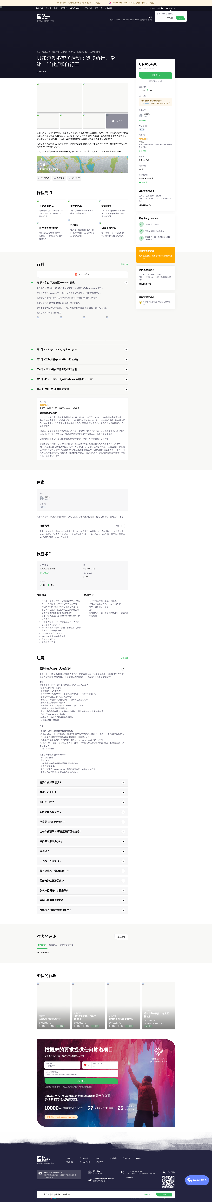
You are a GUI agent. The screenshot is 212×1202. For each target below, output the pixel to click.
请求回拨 (129, 1178)
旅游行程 (39, 8)
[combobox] (86, 1065)
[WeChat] (164, 1172)
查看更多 (97, 3)
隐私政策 (88, 1087)
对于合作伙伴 (85, 1162)
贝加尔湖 (42, 71)
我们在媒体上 (75, 8)
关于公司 (126, 1158)
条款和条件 (77, 1087)
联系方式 (98, 8)
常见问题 (108, 8)
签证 (56, 8)
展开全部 (124, 264)
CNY (171, 8)
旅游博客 (113, 1158)
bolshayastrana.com (66, 1117)
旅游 (68, 1158)
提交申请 (146, 103)
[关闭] (126, 283)
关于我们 (63, 8)
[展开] (126, 350)
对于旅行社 (88, 8)
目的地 (48, 8)
